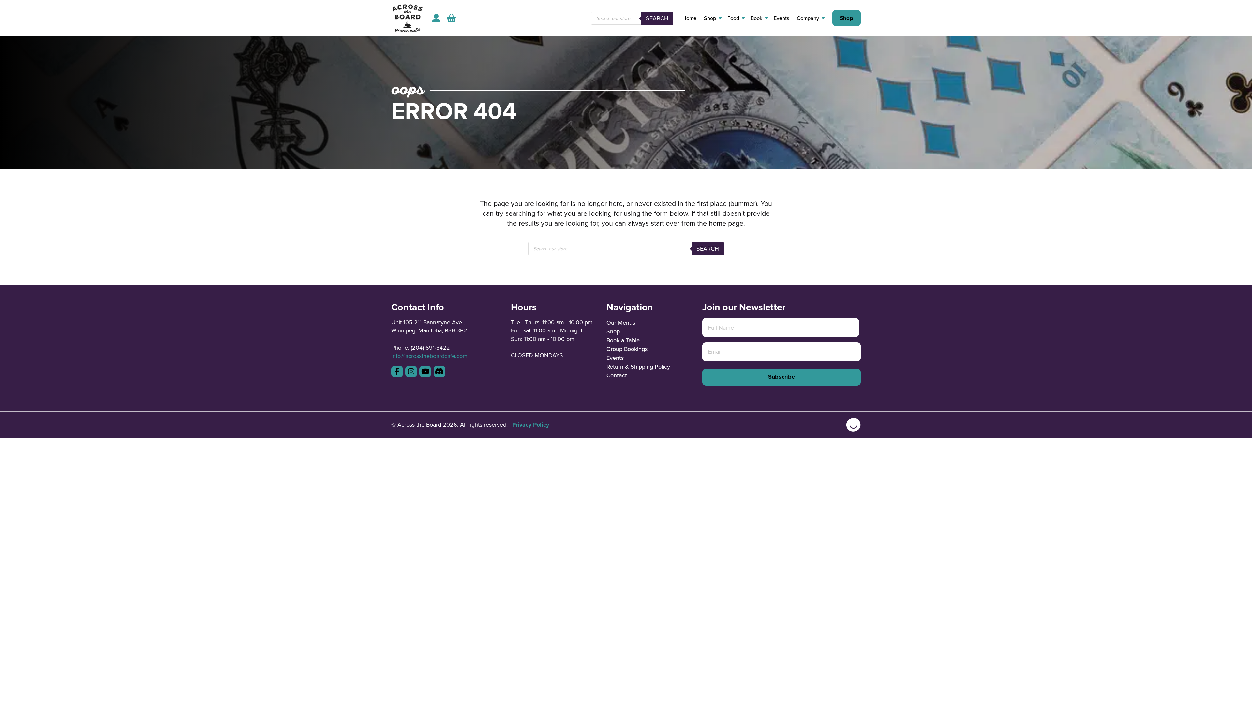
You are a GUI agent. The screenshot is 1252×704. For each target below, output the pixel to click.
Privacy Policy (530, 424)
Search (657, 18)
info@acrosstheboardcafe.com (429, 356)
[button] (451, 18)
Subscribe (781, 377)
